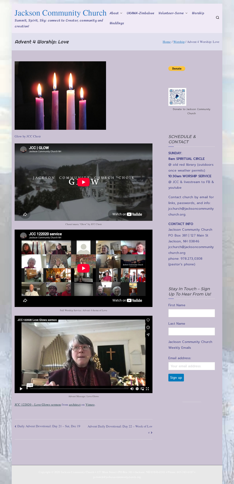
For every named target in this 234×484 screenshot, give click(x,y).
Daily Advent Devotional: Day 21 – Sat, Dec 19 (48, 426)
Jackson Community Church (61, 12)
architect (75, 404)
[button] (120, 13)
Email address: (179, 358)
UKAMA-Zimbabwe (140, 13)
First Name (176, 305)
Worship (198, 13)
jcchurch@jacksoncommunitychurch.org (117, 477)
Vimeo (90, 404)
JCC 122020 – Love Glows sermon (38, 404)
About (114, 13)
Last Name (176, 323)
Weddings (117, 23)
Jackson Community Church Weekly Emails (190, 344)
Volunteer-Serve (171, 13)
